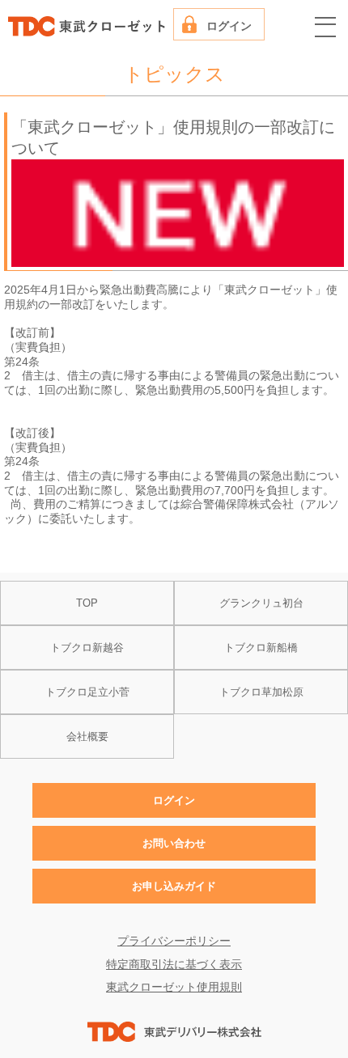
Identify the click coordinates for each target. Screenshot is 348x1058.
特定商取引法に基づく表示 (174, 965)
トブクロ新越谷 (87, 647)
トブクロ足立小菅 (87, 692)
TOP (87, 603)
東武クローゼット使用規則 (174, 987)
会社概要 (87, 736)
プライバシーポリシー (174, 941)
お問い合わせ (174, 843)
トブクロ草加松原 (261, 692)
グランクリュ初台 (261, 603)
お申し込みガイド (174, 886)
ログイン (229, 26)
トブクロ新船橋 (261, 647)
